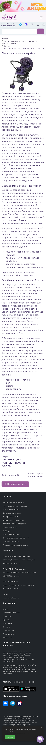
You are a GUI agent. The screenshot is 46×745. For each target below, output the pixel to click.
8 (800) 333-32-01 (7, 24)
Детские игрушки (11, 534)
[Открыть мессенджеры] (40, 739)
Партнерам (8, 630)
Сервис (6, 627)
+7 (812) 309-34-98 (11, 589)
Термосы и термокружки (14, 524)
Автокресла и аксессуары (15, 506)
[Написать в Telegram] (20, 24)
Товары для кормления (13, 520)
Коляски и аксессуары (13, 502)
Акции (6, 609)
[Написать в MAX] (26, 24)
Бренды (6, 620)
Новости (7, 616)
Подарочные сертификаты (15, 545)
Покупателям (9, 634)
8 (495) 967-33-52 (8, 26)
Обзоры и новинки (11, 613)
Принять (10, 737)
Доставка (7, 623)
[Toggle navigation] (41, 17)
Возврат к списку (16, 484)
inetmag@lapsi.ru (11, 598)
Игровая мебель (11, 541)
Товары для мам (10, 517)
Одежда (7, 531)
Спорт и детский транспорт (16, 538)
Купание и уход (10, 527)
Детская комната (11, 509)
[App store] (11, 689)
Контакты (7, 637)
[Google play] (28, 689)
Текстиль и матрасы (12, 513)
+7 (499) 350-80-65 (11, 576)
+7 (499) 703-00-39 (11, 563)
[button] (42, 24)
